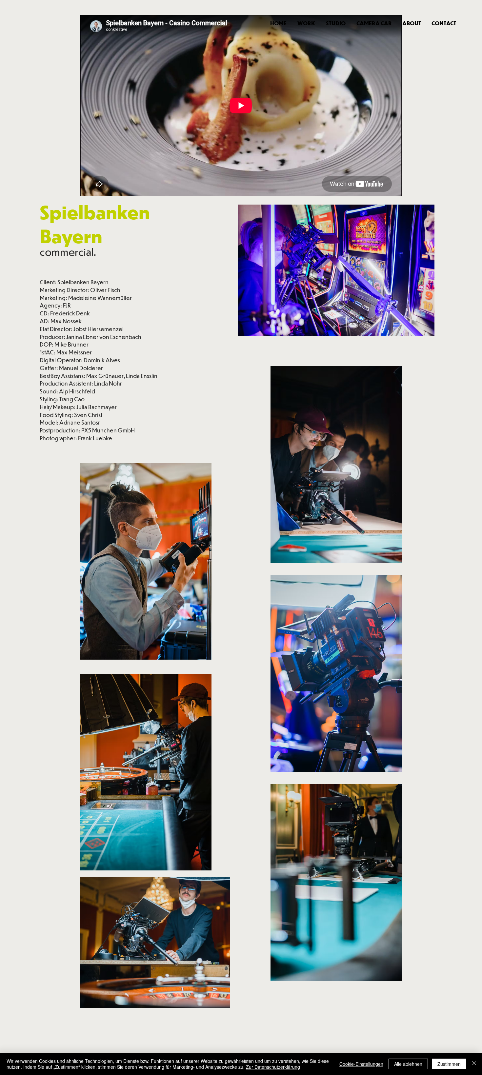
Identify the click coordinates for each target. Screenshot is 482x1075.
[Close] (474, 1064)
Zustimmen (449, 1064)
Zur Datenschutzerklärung (273, 1067)
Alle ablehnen (408, 1064)
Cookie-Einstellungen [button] (361, 1064)
